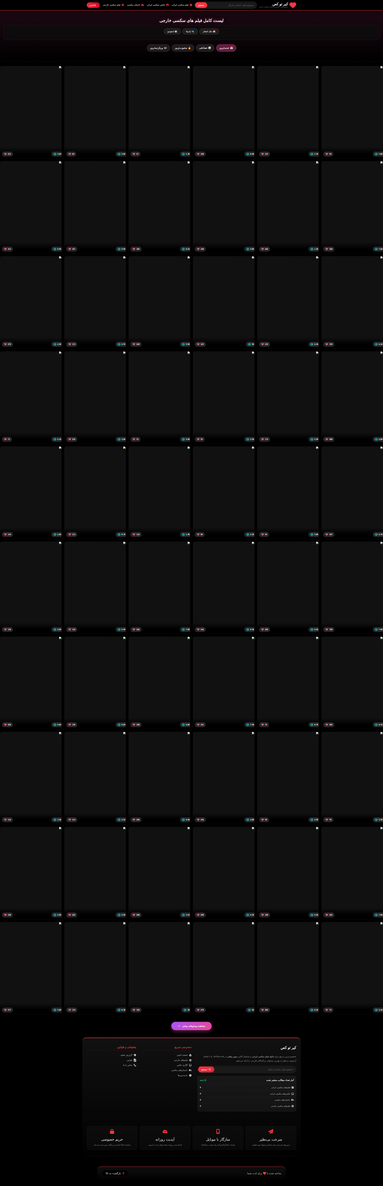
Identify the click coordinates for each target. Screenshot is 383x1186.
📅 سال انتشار (209, 31)
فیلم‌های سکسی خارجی (280, 1106)
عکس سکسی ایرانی (156, 5)
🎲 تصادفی (205, 47)
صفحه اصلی (182, 1055)
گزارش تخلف (126, 1055)
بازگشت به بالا (113, 1173)
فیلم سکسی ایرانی (180, 5)
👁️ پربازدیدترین (158, 47)
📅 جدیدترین (226, 47)
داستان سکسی (133, 5)
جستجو (201, 5)
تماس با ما (127, 1065)
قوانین (129, 1060)
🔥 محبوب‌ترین (183, 47)
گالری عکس (182, 1065)
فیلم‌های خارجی (181, 1060)
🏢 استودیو (172, 31)
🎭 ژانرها (190, 31)
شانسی (93, 5)
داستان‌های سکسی (282, 1100)
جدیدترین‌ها (183, 1075)
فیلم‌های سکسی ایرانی (280, 1087)
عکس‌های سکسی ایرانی (280, 1094)
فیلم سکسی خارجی (111, 5)
